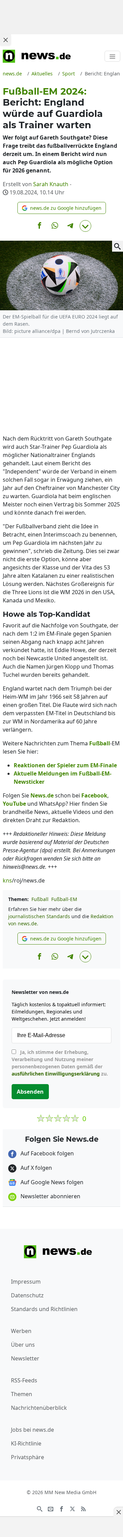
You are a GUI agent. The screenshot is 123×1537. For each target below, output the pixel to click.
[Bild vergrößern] (117, 246)
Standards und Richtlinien (44, 1309)
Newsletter (25, 1358)
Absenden (30, 1091)
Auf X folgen (35, 1168)
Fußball (40, 899)
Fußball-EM (64, 899)
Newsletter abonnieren (49, 1196)
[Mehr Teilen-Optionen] (85, 226)
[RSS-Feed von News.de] (83, 1508)
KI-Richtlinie (26, 1443)
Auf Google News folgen (51, 1182)
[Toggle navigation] (112, 56)
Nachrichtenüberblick (39, 1408)
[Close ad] (5, 39)
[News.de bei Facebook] (61, 1508)
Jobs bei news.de (32, 1429)
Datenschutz (27, 1295)
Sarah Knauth (50, 184)
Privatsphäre (27, 1457)
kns (7, 880)
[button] (61, 208)
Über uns (23, 1344)
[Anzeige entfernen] (118, 1512)
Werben (21, 1331)
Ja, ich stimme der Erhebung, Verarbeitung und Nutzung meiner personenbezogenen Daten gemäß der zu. (60, 1063)
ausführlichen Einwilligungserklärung (56, 1073)
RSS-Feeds (24, 1380)
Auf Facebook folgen (46, 1153)
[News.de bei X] (72, 1508)
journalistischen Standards (39, 916)
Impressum (26, 1281)
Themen (21, 1394)
